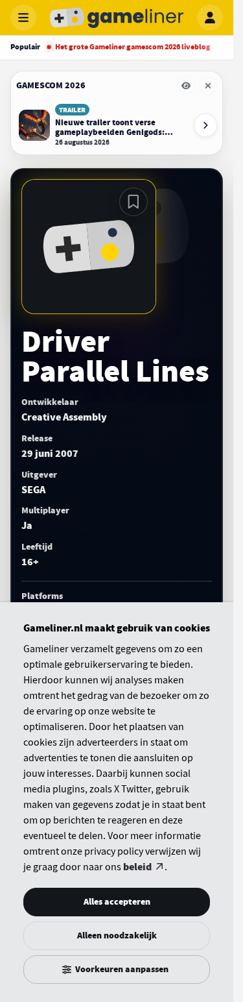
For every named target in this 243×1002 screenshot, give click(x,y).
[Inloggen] (210, 18)
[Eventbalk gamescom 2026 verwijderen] (208, 86)
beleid (137, 867)
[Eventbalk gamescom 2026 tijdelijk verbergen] (186, 86)
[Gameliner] (116, 17)
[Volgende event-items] (205, 125)
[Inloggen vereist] (133, 202)
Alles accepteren (117, 902)
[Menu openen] (23, 18)
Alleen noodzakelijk (117, 935)
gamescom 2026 (51, 85)
